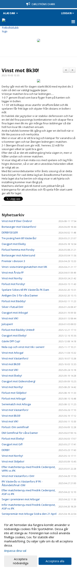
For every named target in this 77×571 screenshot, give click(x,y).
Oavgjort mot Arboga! (15, 312)
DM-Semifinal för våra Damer (20, 433)
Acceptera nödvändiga (20, 561)
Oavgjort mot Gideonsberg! (18, 381)
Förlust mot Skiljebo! (14, 393)
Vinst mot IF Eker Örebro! (17, 221)
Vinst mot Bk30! (20, 70)
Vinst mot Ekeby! (12, 375)
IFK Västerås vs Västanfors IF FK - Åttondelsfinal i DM (22, 483)
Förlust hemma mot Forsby (18, 249)
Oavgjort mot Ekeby (14, 244)
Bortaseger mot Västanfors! (19, 227)
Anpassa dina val (15, 551)
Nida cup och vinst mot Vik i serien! (23, 347)
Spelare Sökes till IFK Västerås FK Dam (25, 290)
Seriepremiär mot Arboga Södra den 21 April (29, 514)
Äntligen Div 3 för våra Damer (20, 295)
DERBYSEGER (10, 232)
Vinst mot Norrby (12, 278)
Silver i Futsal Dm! (12, 307)
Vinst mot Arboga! (12, 352)
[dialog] (38, 544)
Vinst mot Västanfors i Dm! (18, 476)
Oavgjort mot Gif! (12, 444)
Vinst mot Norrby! (12, 387)
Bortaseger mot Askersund (18, 255)
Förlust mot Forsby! (13, 284)
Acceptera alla (55, 561)
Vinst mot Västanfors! (15, 358)
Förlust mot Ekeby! (13, 438)
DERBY (6, 450)
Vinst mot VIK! (10, 318)
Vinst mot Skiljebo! (13, 461)
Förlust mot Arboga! (14, 398)
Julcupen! (7, 324)
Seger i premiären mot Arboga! (21, 499)
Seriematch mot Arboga (16, 404)
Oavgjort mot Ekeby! (14, 335)
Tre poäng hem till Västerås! (19, 238)
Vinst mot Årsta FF (13, 272)
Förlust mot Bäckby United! (18, 330)
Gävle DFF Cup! (11, 341)
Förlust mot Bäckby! (14, 301)
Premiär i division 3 (13, 261)
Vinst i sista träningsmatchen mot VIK (24, 267)
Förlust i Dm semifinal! (15, 427)
